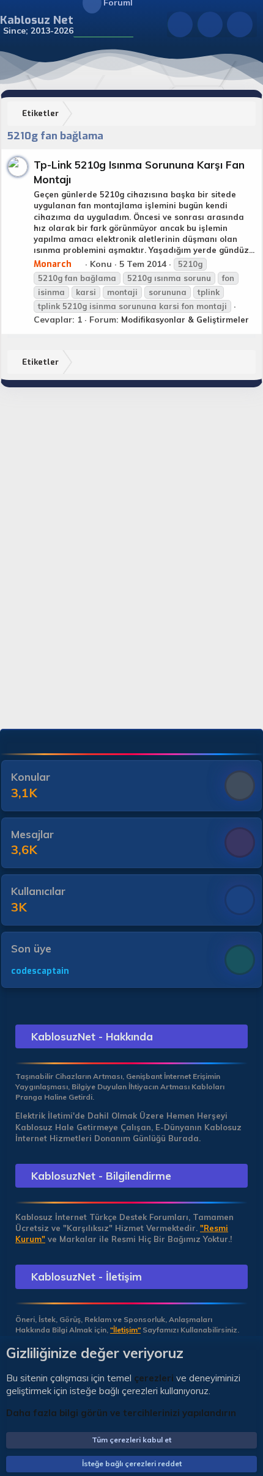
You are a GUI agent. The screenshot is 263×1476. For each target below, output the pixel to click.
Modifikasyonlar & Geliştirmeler (185, 319)
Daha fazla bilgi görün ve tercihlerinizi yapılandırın (121, 1413)
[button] (81, 25)
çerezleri (154, 1378)
